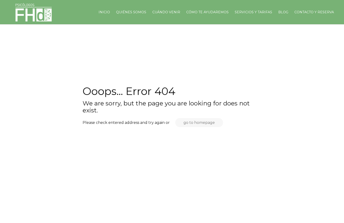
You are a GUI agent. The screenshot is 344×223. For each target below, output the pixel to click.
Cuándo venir (166, 12)
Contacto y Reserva (314, 12)
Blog (283, 12)
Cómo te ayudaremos (207, 12)
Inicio (104, 12)
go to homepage (199, 122)
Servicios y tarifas (253, 12)
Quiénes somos (131, 12)
